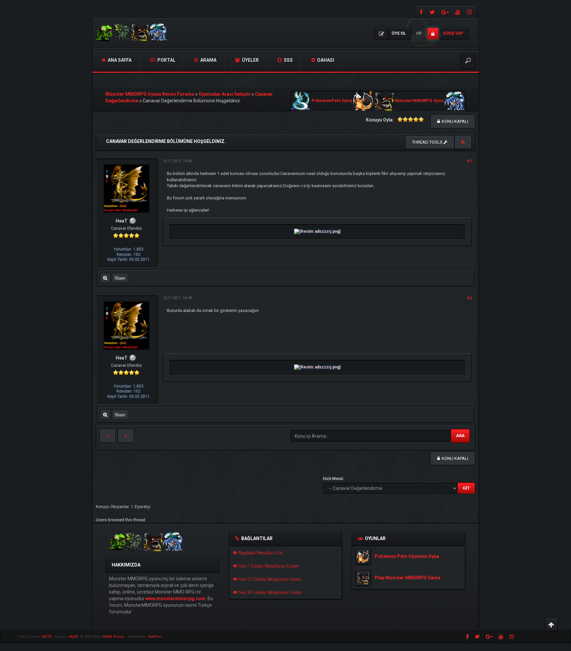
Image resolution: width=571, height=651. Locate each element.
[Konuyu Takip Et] (463, 142)
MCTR (47, 636)
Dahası (325, 60)
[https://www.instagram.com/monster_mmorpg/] (470, 12)
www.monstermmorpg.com (175, 598)
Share (120, 278)
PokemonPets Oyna (332, 100)
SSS (288, 60)
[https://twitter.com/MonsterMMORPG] (432, 12)
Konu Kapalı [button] (454, 121)
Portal (165, 60)
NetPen (155, 636)
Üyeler (250, 60)
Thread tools (427, 142)
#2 (469, 298)
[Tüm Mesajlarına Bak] (105, 278)
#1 (469, 161)
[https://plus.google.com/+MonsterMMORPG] (445, 12)
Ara (460, 435)
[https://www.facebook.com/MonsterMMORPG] (420, 12)
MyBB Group (113, 636)
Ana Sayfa (119, 60)
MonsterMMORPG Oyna (419, 100)
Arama (207, 60)
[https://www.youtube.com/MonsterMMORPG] (458, 12)
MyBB (73, 636)
